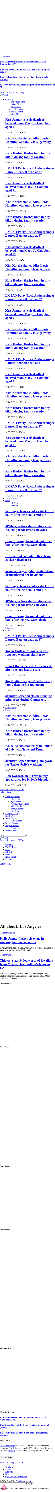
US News (15, 503)
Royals (8, 1469)
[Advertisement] (27, 27)
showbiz (11, 1450)
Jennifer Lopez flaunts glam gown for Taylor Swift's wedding (28, 762)
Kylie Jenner (16, 801)
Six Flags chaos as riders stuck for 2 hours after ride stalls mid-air (29, 512)
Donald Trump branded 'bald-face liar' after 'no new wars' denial (28, 542)
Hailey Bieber (16, 104)
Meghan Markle (12, 825)
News (7, 501)
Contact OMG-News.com (16, 1476)
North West (10, 816)
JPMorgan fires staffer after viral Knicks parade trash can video (28, 528)
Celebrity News (6, 955)
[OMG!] (4, 95)
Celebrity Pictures (7, 933)
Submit (29, 1484)
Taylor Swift (16, 106)
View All (14, 114)
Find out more (6, 1458)
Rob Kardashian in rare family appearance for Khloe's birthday (27, 777)
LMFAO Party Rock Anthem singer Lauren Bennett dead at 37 (29, 170)
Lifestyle (9, 628)
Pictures (8, 710)
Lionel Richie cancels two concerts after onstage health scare (28, 667)
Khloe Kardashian (18, 806)
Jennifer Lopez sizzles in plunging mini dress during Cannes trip (28, 697)
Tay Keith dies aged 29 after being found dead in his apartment (28, 682)
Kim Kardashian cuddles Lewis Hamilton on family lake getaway (28, 140)
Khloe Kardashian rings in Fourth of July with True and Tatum (28, 747)
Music (7, 630)
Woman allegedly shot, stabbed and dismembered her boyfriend (29, 572)
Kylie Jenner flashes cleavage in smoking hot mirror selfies (22, 940)
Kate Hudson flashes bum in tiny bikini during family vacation (27, 155)
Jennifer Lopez (17, 109)
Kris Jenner (15, 811)
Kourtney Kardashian (20, 804)
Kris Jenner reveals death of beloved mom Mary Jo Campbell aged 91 (27, 123)
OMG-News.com (7, 1445)
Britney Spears (17, 111)
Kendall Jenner (17, 809)
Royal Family (11, 708)
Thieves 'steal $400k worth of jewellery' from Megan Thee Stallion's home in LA (27, 964)
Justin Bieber (16, 821)
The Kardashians (18, 102)
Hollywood (17, 1448)
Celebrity (9, 99)
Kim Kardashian (18, 799)
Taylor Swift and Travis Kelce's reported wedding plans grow (26, 652)
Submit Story (5, 792)
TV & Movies (11, 498)
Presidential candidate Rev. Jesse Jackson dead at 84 (28, 557)
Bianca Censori (11, 830)
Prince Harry (16, 828)
